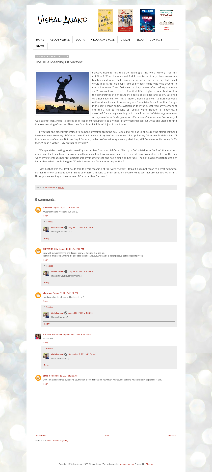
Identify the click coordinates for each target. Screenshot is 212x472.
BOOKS (80, 39)
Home (106, 436)
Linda (45, 376)
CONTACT (156, 39)
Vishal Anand (57, 227)
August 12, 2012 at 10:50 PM (66, 208)
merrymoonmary (126, 464)
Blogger (149, 464)
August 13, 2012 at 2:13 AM (80, 227)
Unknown (47, 208)
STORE (40, 46)
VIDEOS (125, 39)
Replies (49, 222)
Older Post (171, 436)
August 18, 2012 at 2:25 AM (71, 249)
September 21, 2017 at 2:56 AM (63, 376)
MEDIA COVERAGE (103, 39)
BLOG (140, 39)
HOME (40, 39)
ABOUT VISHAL (60, 39)
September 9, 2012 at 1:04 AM (82, 354)
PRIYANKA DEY (50, 249)
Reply (45, 216)
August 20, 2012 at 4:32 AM (80, 272)
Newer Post (41, 436)
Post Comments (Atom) (57, 440)
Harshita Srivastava (52, 334)
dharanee (47, 293)
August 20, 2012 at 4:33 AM (80, 313)
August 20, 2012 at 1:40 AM (65, 293)
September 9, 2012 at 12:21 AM (77, 334)
